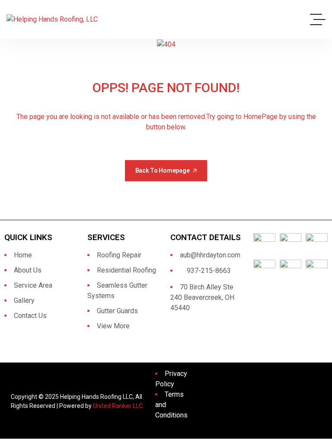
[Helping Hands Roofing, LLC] (52, 19)
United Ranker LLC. (118, 405)
